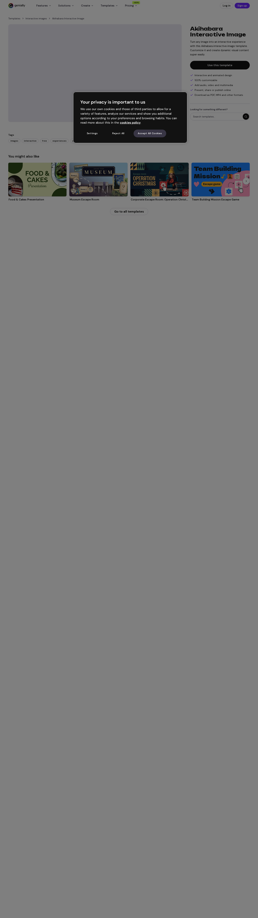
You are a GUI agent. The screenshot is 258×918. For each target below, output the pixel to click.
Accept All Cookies (150, 133)
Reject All (118, 133)
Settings (92, 133)
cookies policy (130, 123)
